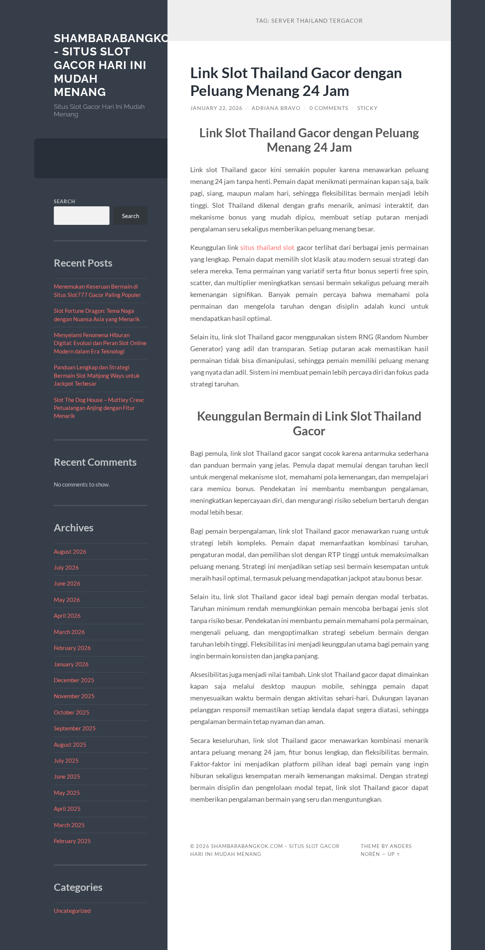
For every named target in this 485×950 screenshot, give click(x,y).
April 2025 (67, 808)
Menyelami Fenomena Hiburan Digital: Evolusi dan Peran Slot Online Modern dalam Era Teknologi (100, 343)
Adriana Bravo (276, 108)
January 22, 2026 (216, 108)
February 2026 (72, 647)
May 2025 (67, 792)
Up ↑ (394, 854)
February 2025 (72, 840)
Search (64, 201)
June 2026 (67, 583)
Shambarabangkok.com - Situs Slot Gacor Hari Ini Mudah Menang (131, 65)
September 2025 (75, 728)
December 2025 (74, 680)
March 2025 (69, 824)
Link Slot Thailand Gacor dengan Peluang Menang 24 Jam (296, 81)
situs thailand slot (267, 247)
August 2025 (70, 744)
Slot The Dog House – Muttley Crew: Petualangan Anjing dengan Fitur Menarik (99, 407)
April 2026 (67, 615)
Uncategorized (72, 910)
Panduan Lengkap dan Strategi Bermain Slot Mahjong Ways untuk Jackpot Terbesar (97, 375)
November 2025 (74, 695)
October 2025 (71, 712)
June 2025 (67, 776)
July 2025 (66, 760)
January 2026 (71, 664)
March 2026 (69, 631)
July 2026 (66, 567)
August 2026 (70, 551)
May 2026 (67, 599)
